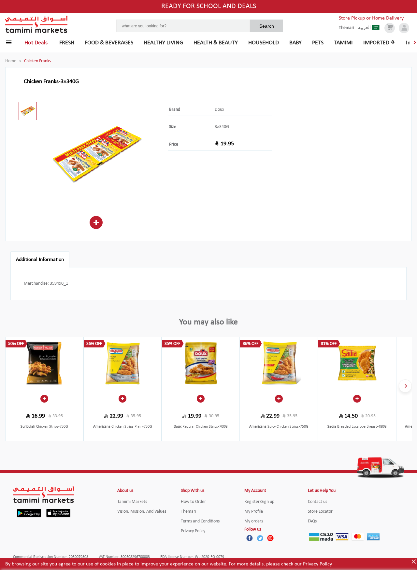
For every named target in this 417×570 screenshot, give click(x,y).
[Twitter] (260, 538)
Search (266, 26)
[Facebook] (249, 538)
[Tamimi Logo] (36, 24)
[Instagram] (270, 538)
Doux (219, 109)
